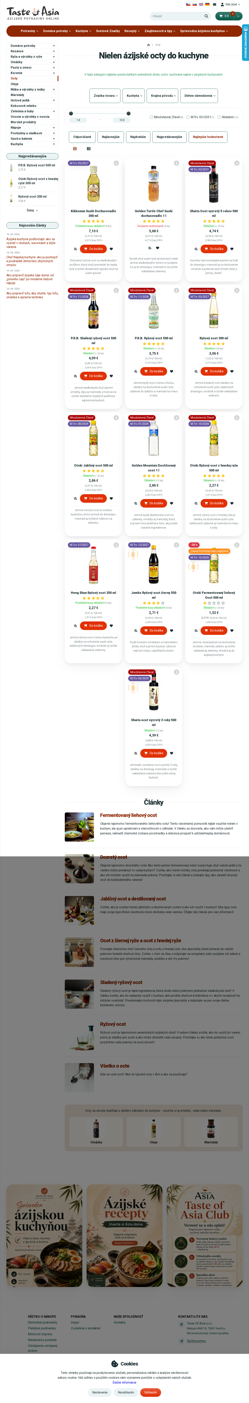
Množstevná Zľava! (168, 117)
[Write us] (181, 1341)
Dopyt (75, 1322)
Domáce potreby (55, 31)
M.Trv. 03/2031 (202, 117)
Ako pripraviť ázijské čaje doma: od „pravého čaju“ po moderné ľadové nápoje (30, 279)
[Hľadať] (206, 16)
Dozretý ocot (113, 857)
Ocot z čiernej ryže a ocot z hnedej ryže (140, 940)
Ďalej (30, 210)
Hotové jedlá (20, 100)
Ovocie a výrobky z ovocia (30, 117)
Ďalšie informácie (124, 1382)
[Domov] (32, 12)
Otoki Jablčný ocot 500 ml (93, 465)
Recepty (130, 31)
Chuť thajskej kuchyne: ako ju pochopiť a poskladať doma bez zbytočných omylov (32, 261)
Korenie (16, 73)
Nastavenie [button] (100, 1392)
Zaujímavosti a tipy (158, 31)
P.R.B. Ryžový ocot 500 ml (154, 338)
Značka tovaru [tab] (104, 96)
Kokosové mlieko (23, 106)
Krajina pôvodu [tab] (162, 96)
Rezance (17, 51)
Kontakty (120, 1322)
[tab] (75, 149)
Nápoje (16, 127)
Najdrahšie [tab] (138, 137)
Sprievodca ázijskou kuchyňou (202, 31)
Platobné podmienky (42, 1328)
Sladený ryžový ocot (121, 982)
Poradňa (78, 1316)
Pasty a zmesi (21, 67)
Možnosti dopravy (40, 1334)
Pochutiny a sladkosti (26, 133)
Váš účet (231, 4)
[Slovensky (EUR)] (195, 4)
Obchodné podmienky (42, 1322)
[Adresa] (181, 1324)
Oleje (14, 84)
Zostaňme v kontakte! (86, 1328)
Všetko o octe (114, 1066)
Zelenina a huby (22, 111)
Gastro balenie (21, 138)
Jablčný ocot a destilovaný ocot (133, 899)
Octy (14, 78)
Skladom (230, 117)
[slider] (71, 113)
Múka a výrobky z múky (28, 89)
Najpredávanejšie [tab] (169, 137)
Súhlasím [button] (150, 1392)
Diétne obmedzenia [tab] (199, 96)
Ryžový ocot (113, 1024)
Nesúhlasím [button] (126, 1392)
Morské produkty (23, 122)
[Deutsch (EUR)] (207, 4)
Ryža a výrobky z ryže (26, 56)
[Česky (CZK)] (188, 4)
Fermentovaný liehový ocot (128, 815)
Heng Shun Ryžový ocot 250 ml (93, 593)
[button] (238, 16)
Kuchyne (82, 31)
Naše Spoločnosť (128, 1316)
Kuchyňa (17, 144)
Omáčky (16, 62)
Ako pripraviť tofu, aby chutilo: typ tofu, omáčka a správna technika (32, 295)
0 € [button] (229, 16)
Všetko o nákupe (42, 1316)
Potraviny (28, 31)
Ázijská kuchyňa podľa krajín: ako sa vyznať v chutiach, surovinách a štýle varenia (30, 243)
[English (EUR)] (201, 4)
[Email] (214, 4)
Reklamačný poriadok (42, 1340)
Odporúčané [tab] (82, 137)
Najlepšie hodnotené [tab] (208, 137)
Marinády (17, 95)
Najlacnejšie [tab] (111, 137)
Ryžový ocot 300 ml (214, 338)
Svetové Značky (108, 31)
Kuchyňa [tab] (134, 96)
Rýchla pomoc (196, 1341)
